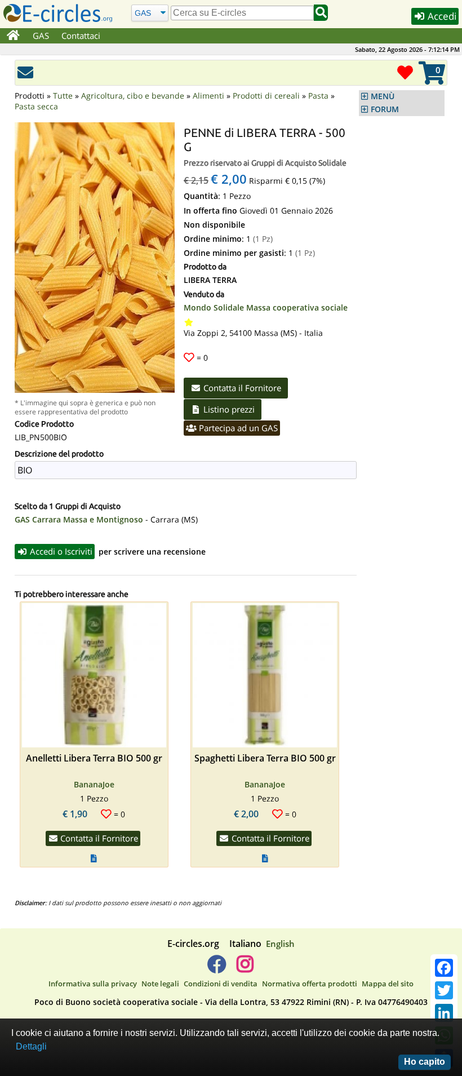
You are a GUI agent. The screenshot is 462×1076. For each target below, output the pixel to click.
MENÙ (382, 96)
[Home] (13, 36)
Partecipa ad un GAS (237, 427)
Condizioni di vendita (220, 983)
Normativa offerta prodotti (309, 983)
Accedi (440, 16)
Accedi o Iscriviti (60, 551)
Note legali (160, 983)
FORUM (385, 109)
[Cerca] (321, 13)
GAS (41, 35)
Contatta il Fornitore (241, 387)
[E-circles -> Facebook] (216, 968)
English (280, 943)
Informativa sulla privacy (92, 983)
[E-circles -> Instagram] (245, 968)
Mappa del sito (388, 983)
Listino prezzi (228, 409)
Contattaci (80, 35)
